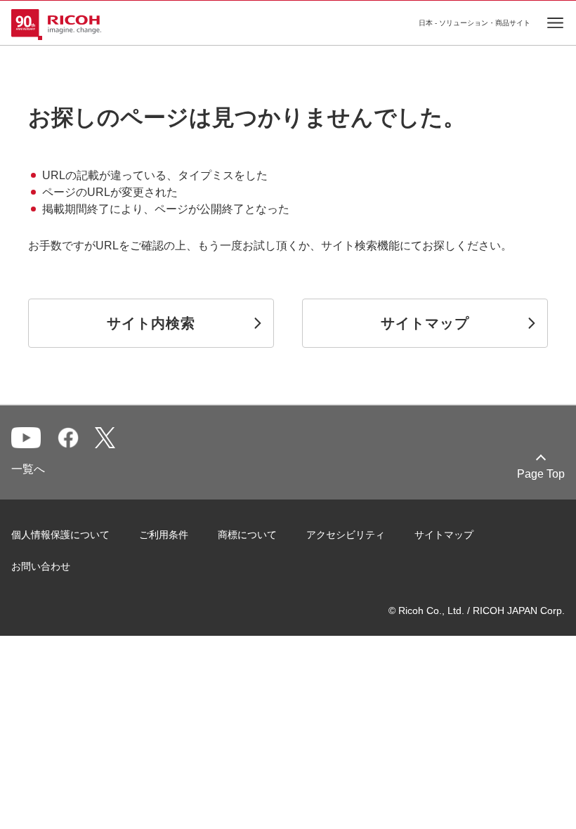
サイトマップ (443, 534)
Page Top (541, 474)
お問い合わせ (40, 566)
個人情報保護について (60, 534)
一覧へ (28, 469)
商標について (247, 534)
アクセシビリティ (345, 534)
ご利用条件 (163, 534)
